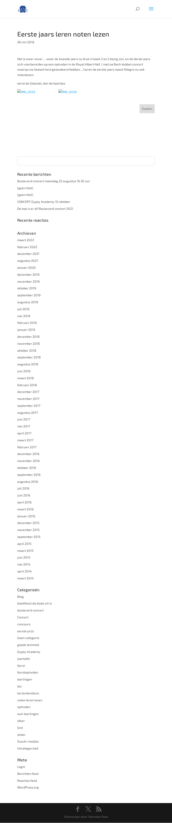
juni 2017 (23, 419)
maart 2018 (25, 378)
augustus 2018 (27, 364)
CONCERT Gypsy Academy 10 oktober (43, 202)
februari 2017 (27, 447)
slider (21, 734)
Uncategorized (27, 748)
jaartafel (23, 659)
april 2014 (24, 571)
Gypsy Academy (28, 652)
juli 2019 (23, 309)
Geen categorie (28, 638)
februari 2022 (27, 247)
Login (21, 767)
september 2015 (29, 537)
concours (23, 624)
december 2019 (28, 274)
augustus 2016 (27, 481)
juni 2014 (23, 557)
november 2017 (28, 399)
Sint (20, 728)
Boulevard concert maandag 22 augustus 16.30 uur (53, 181)
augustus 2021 (27, 260)
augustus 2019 (27, 302)
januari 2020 (26, 267)
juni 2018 (23, 371)
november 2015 (28, 530)
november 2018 (28, 343)
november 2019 (28, 281)
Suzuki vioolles (28, 741)
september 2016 (29, 474)
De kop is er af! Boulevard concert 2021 (45, 208)
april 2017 (24, 433)
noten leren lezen (29, 700)
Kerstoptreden (27, 672)
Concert (22, 617)
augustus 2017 (27, 412)
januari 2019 (26, 329)
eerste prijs (25, 631)
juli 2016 (23, 488)
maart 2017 (25, 440)
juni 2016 (23, 495)
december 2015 (28, 523)
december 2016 (28, 454)
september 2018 (29, 357)
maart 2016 (25, 509)
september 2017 (28, 405)
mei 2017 (23, 426)
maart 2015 (25, 550)
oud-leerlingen (28, 714)
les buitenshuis (28, 693)
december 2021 (28, 254)
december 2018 (28, 336)
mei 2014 (23, 564)
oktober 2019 (26, 288)
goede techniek (28, 645)
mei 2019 (23, 316)
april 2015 (24, 544)
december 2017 (28, 392)
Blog (20, 596)
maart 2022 (25, 240)
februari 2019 (27, 323)
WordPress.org (28, 787)
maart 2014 (25, 578)
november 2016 (28, 461)
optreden (23, 707)
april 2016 (24, 502)
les (19, 686)
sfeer (21, 721)
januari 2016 (26, 516)
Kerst (21, 665)
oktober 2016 (26, 468)
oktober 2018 (26, 350)
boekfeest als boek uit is (34, 603)
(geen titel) (25, 188)
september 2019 (29, 295)
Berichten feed (28, 773)
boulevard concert (30, 610)
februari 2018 (27, 385)
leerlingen (24, 679)
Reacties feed (27, 780)
